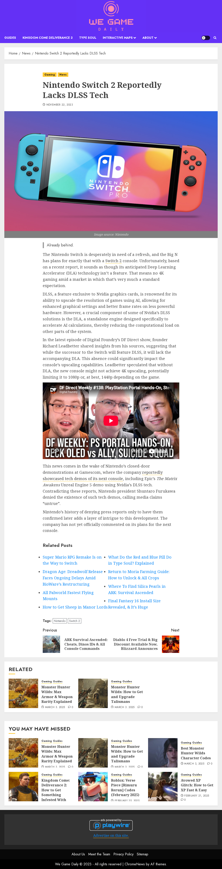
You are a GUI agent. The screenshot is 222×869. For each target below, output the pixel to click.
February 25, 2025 (127, 801)
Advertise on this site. (111, 835)
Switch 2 (113, 260)
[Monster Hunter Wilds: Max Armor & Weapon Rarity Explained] (23, 693)
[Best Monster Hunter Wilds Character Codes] (163, 753)
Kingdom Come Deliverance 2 (48, 37)
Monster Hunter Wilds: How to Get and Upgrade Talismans (127, 694)
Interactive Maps (118, 37)
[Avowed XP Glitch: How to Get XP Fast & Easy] (163, 786)
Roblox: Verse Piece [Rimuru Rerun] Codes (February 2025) (125, 787)
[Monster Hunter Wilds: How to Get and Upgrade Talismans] (93, 693)
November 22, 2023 (59, 105)
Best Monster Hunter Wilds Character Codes (196, 753)
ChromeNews (135, 864)
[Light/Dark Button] (205, 38)
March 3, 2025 (55, 707)
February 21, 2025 (196, 796)
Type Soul (87, 37)
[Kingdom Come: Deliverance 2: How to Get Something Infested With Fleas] (23, 786)
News (63, 75)
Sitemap (142, 854)
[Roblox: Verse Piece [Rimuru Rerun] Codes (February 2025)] (93, 786)
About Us (78, 854)
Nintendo (59, 621)
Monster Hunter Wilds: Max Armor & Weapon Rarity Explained (57, 694)
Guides (10, 37)
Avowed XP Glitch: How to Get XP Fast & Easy (197, 785)
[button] (215, 38)
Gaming (49, 75)
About (147, 37)
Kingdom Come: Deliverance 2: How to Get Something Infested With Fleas (55, 792)
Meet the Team (99, 854)
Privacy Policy (123, 854)
